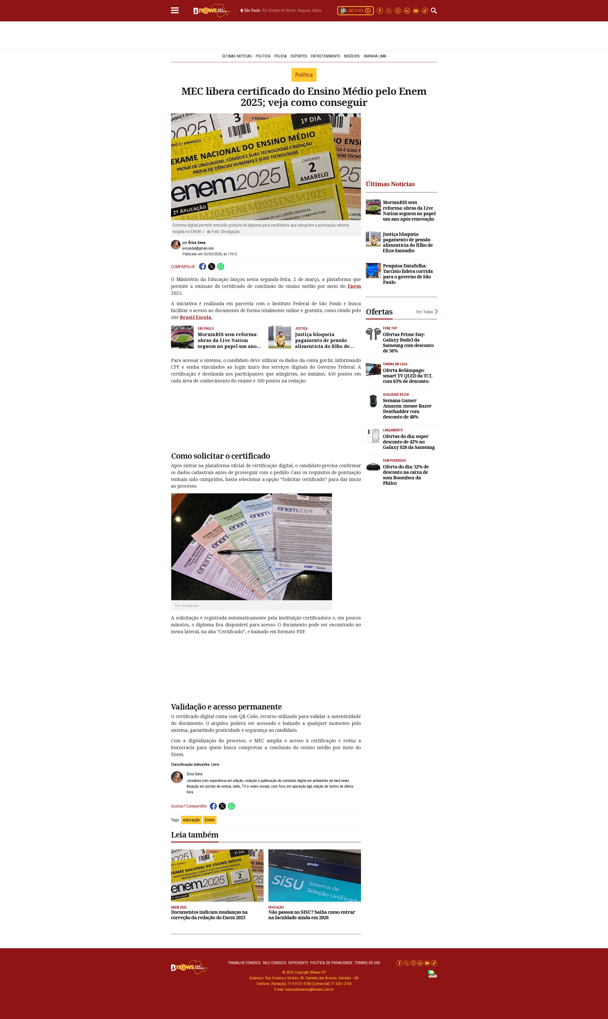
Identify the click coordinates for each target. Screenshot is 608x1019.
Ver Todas (424, 311)
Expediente (298, 963)
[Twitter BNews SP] (389, 10)
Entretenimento (325, 56)
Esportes (298, 56)
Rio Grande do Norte (278, 11)
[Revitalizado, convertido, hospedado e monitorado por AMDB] (432, 973)
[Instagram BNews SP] (398, 10)
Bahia (317, 11)
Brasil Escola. (196, 317)
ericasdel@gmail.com (198, 248)
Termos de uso (367, 963)
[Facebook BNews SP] (380, 10)
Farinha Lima (375, 56)
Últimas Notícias (237, 56)
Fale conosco (274, 963)
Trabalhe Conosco (244, 963)
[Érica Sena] (176, 244)
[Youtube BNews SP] (416, 10)
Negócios (352, 56)
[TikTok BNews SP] (425, 10)
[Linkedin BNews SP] (407, 10)
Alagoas (304, 11)
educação (191, 819)
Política (263, 56)
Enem (354, 286)
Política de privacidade (331, 963)
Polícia (280, 56)
